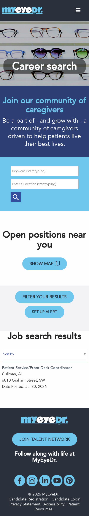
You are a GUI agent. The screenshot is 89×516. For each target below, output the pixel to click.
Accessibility (54, 504)
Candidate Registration (28, 499)
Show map (42, 264)
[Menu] (78, 11)
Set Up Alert (44, 312)
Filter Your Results (44, 297)
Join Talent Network (44, 439)
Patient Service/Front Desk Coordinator (37, 368)
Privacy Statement (25, 504)
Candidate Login (66, 499)
